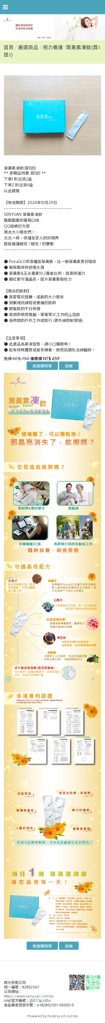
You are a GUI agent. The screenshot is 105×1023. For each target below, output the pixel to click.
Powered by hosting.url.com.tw (52, 1016)
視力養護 (53, 47)
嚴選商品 (29, 47)
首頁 (9, 47)
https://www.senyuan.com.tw (28, 996)
